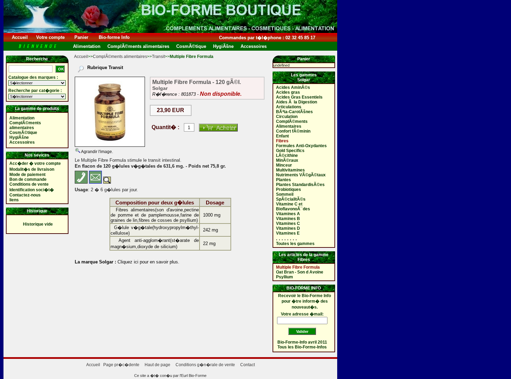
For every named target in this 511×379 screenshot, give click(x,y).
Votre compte (50, 37)
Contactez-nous (25, 195)
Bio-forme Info (114, 37)
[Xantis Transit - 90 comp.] (110, 112)
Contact (247, 364)
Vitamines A (288, 213)
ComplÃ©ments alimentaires (120, 56)
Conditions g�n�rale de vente (205, 364)
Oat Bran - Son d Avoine (299, 272)
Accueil (19, 37)
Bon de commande (28, 179)
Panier (81, 37)
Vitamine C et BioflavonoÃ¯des (293, 206)
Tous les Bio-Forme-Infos (302, 347)
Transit (158, 56)
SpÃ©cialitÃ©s (291, 199)
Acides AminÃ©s (293, 87)
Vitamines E (288, 233)
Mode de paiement (27, 174)
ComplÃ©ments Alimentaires (292, 124)
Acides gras (288, 92)
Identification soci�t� (31, 189)
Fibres (282, 140)
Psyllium (284, 277)
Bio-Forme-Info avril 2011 (302, 342)
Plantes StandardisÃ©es (300, 184)
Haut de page (157, 364)
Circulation (287, 116)
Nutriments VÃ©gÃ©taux (301, 174)
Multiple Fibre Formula (298, 267)
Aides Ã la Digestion (296, 102)
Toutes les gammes (295, 243)
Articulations (288, 106)
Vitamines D (288, 228)
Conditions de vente (29, 184)
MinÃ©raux (287, 160)
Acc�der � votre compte (35, 163)
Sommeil (284, 194)
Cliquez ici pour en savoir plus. (147, 261)
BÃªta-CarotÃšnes (294, 111)
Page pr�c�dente (121, 364)
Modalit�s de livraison (31, 169)
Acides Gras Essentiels (299, 97)
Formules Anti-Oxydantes (301, 145)
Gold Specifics (290, 150)
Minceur (284, 165)
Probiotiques (288, 189)
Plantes (283, 179)
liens (14, 199)
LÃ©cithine (287, 155)
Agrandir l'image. (96, 151)
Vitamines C (288, 223)
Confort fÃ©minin (293, 131)
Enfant (282, 136)
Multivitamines (290, 170)
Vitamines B (288, 218)
